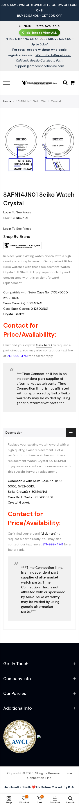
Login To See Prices (17, 212)
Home (7, 101)
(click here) (44, 345)
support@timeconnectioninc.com (39, 66)
